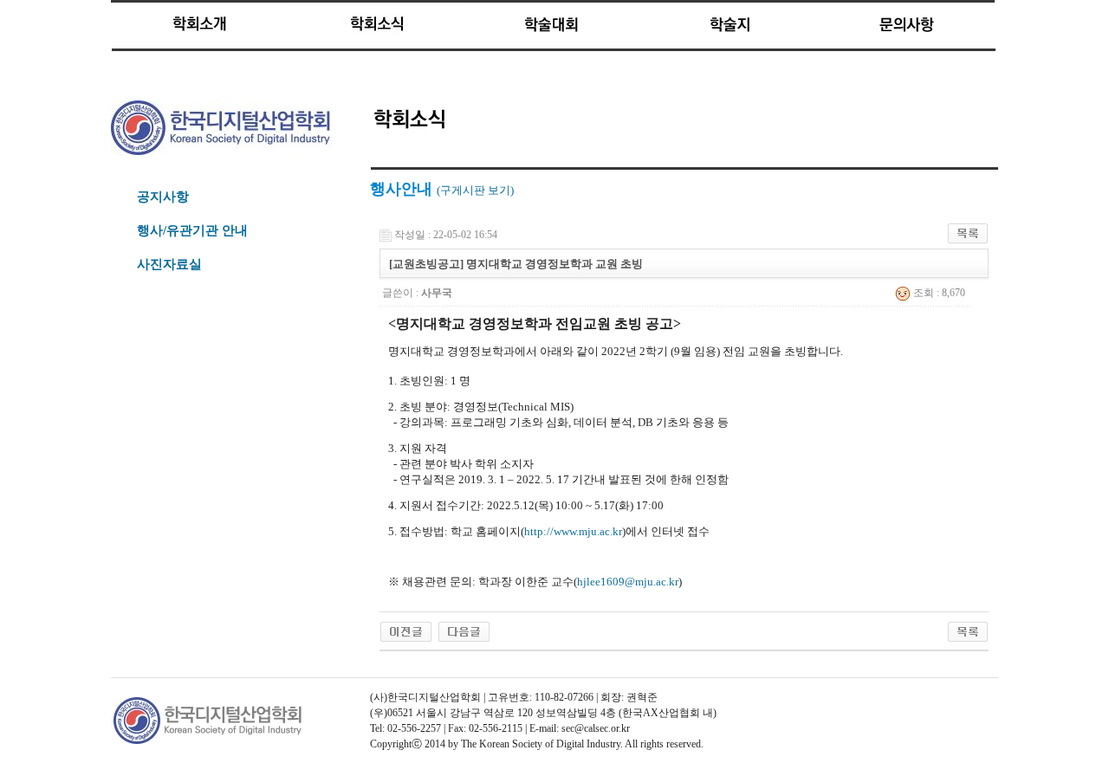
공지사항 (163, 197)
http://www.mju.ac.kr (573, 531)
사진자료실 (169, 264)
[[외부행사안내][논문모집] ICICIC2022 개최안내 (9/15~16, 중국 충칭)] (464, 630)
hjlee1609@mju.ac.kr (627, 581)
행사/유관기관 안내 (192, 230)
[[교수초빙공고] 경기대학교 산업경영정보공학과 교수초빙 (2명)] (405, 630)
